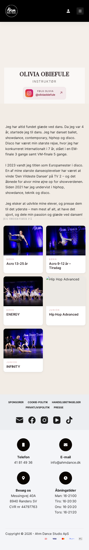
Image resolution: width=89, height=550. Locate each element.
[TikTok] (69, 420)
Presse (58, 407)
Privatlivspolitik (38, 407)
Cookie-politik (38, 402)
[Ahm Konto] (68, 11)
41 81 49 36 (23, 462)
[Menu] (80, 11)
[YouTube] (56, 420)
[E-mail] (19, 420)
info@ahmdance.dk (66, 462)
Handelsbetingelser (66, 402)
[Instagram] (44, 420)
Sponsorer (16, 402)
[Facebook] (32, 420)
